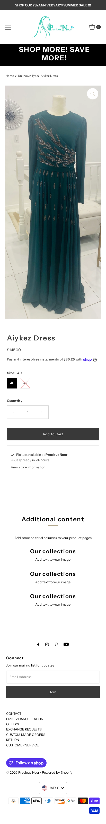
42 (25, 383)
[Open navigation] (8, 27)
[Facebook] (38, 644)
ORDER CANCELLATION (24, 719)
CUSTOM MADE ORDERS (25, 735)
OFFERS (12, 724)
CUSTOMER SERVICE (22, 745)
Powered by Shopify (57, 772)
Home (10, 76)
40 (12, 383)
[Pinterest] (56, 644)
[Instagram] (47, 644)
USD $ (53, 788)
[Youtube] (66, 644)
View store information (28, 467)
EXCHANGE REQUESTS (24, 729)
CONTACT (13, 714)
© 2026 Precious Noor (22, 772)
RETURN (12, 740)
